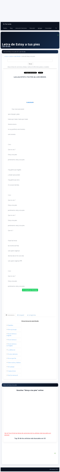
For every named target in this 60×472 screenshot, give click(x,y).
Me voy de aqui (12, 329)
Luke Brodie (17, 56)
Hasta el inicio (12, 371)
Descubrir (32, 28)
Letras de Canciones (21, 28)
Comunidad (48, 28)
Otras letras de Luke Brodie (30, 321)
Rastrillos (10, 325)
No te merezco (12, 340)
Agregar (40, 28)
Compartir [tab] (21, 315)
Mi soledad (11, 367)
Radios (5, 28)
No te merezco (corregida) (11, 344)
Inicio (6, 56)
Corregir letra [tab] (32, 315)
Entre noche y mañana (14, 362)
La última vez (11, 350)
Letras (10, 56)
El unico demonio (13, 354)
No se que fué (12, 358)
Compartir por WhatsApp (30, 290)
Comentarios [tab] (10, 315)
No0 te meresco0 (13, 375)
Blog (11, 28)
